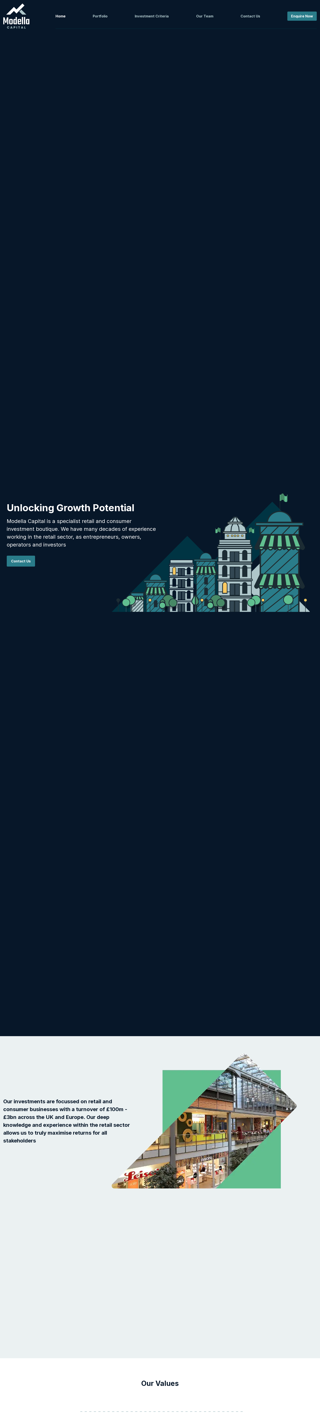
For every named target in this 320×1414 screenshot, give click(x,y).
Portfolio (100, 16)
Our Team (204, 16)
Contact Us (250, 16)
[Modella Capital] (16, 16)
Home (61, 16)
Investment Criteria (152, 16)
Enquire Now (302, 16)
